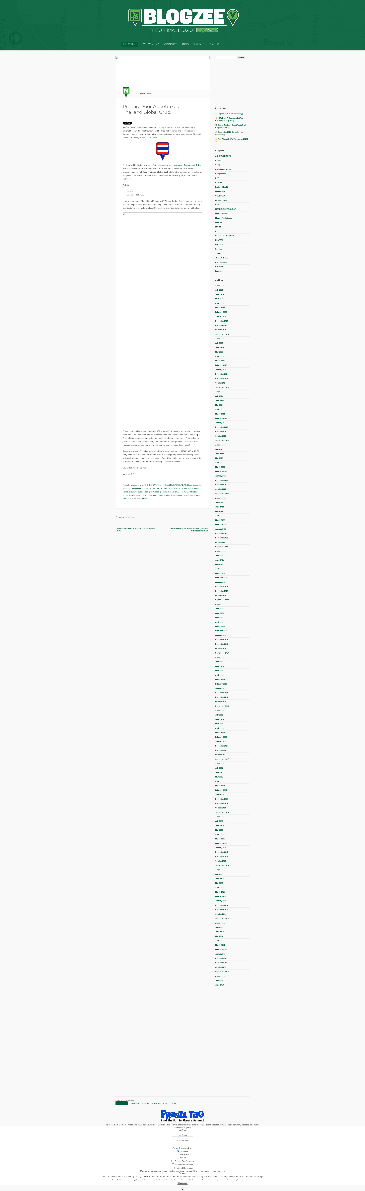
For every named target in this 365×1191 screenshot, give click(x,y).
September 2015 (222, 865)
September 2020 (222, 600)
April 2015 (219, 888)
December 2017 (221, 746)
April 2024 (219, 410)
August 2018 (220, 711)
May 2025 (219, 352)
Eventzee (184, 1158)
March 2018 (220, 733)
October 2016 (220, 808)
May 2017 (219, 777)
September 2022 (222, 494)
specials (168, 495)
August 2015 (220, 870)
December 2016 (221, 799)
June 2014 (219, 932)
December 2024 (221, 374)
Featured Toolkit (221, 187)
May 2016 (219, 830)
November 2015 (221, 857)
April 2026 (219, 303)
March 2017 (220, 786)
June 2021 (219, 560)
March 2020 (220, 626)
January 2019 (220, 688)
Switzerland (177, 495)
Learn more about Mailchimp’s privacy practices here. (236, 1180)
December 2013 (221, 958)
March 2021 (220, 573)
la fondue (193, 492)
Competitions (220, 174)
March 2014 (220, 945)
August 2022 (220, 498)
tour (191, 495)
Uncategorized (221, 262)
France (125, 492)
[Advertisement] (236, 83)
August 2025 (220, 339)
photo (144, 495)
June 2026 (219, 294)
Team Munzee (141, 499)
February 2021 (221, 578)
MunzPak (219, 222)
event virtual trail (180, 488)
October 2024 (220, 383)
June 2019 (219, 666)
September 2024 (222, 387)
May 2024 (219, 405)
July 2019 (219, 662)
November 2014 (221, 910)
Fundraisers (220, 191)
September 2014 (222, 919)
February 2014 (221, 950)
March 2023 (220, 467)
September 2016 (222, 812)
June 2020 (219, 613)
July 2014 (219, 927)
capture (159, 488)
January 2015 (220, 901)
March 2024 (220, 414)
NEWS (177, 485)
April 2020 (219, 622)
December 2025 (221, 321)
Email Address (183, 1140)
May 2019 (219, 671)
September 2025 (222, 334)
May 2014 (219, 936)
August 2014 (220, 923)
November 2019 (221, 644)
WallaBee (184, 1154)
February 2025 (221, 365)
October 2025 (220, 330)
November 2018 (221, 697)
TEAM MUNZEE (221, 258)
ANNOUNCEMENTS (193, 44)
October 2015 (220, 861)
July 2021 (219, 556)
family (196, 488)
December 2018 (221, 693)
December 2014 (221, 905)
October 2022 (220, 489)
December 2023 (221, 427)
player (155, 495)
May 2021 (219, 564)
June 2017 (219, 772)
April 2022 (219, 516)
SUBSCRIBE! (129, 44)
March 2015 (220, 892)
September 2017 (222, 759)
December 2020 (221, 587)
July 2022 (219, 502)
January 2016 (220, 848)
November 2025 (221, 325)
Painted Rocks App (184, 1168)
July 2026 (219, 290)
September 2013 (222, 972)
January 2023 (220, 476)
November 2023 (221, 432)
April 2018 (219, 728)
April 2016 (219, 834)
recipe (197, 435)
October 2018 (220, 702)
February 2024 (221, 418)
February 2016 (221, 843)
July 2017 (219, 768)
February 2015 (221, 896)
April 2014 (219, 941)
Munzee (184, 1151)
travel (195, 495)
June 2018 (219, 719)
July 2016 (219, 821)
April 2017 (219, 781)
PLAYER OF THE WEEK (224, 236)
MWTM (218, 227)
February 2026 (221, 312)
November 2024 (221, 379)
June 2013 (219, 985)
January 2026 (220, 317)
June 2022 (219, 507)
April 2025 (219, 356)
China (198, 165)
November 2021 (221, 538)
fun (136, 492)
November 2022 (221, 485)
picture (149, 495)
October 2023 (220, 436)
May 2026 (219, 299)
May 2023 (219, 458)
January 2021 (220, 582)
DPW (217, 178)
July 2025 (219, 343)
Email (184, 1173)
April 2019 (219, 675)
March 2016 (220, 839)
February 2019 (221, 684)
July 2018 (219, 715)
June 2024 (219, 401)
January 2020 (220, 635)
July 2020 (219, 609)
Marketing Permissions (150, 1171)
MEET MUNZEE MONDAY (225, 209)
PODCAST (219, 245)
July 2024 (219, 396)
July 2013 (219, 981)
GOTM (217, 205)
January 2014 (220, 954)
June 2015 (219, 879)
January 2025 (220, 370)
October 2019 (220, 649)
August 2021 (220, 551)
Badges (161, 485)
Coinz (217, 165)
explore (190, 488)
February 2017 (221, 790)
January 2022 (220, 529)
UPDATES (219, 267)
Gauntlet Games (221, 200)
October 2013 (220, 967)
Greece (186, 165)
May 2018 (219, 724)
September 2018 (222, 706)
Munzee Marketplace (223, 218)
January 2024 (220, 423)
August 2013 (220, 976)
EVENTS (218, 183)
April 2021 (219, 569)
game (140, 492)
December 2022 (221, 480)
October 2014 (220, 914)
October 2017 (220, 755)
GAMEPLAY (169, 485)
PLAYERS (214, 44)
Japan (179, 165)
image (170, 492)
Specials (218, 249)
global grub (148, 492)
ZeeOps (218, 271)
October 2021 (220, 542)
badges (152, 488)
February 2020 (221, 631)
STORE (218, 253)
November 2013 (221, 963)
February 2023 (221, 471)
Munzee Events (221, 214)
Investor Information (184, 1164)
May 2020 (219, 618)
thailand (186, 495)
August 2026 (220, 286)
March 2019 (220, 680)
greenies (163, 492)
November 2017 (221, 750)
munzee (132, 495)
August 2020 (220, 604)
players (162, 495)
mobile (125, 495)
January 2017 (220, 795)
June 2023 (219, 454)
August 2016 (220, 817)
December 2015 (221, 852)
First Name (182, 1130)
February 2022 (221, 525)
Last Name (182, 1135)
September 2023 (222, 441)
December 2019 (221, 640)
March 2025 (220, 361)
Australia (144, 488)
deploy (170, 488)
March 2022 (220, 520)
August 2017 (220, 764)
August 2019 (220, 657)
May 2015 (219, 883)
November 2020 (221, 591)
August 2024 (220, 392)
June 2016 (219, 826)
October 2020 (220, 595)
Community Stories (223, 169)
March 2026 (220, 308)
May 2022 (219, 511)
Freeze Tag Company (184, 1161)
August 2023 (220, 445)
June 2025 (219, 348)
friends (131, 492)
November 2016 (221, 803)
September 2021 (222, 547)
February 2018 (221, 737)
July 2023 (219, 449)
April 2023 (219, 463)
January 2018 (220, 742)
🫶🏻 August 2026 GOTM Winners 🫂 (229, 114)
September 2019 (222, 653)
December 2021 (221, 533)
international (178, 492)
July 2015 (219, 874)
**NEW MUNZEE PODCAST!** (160, 44)
